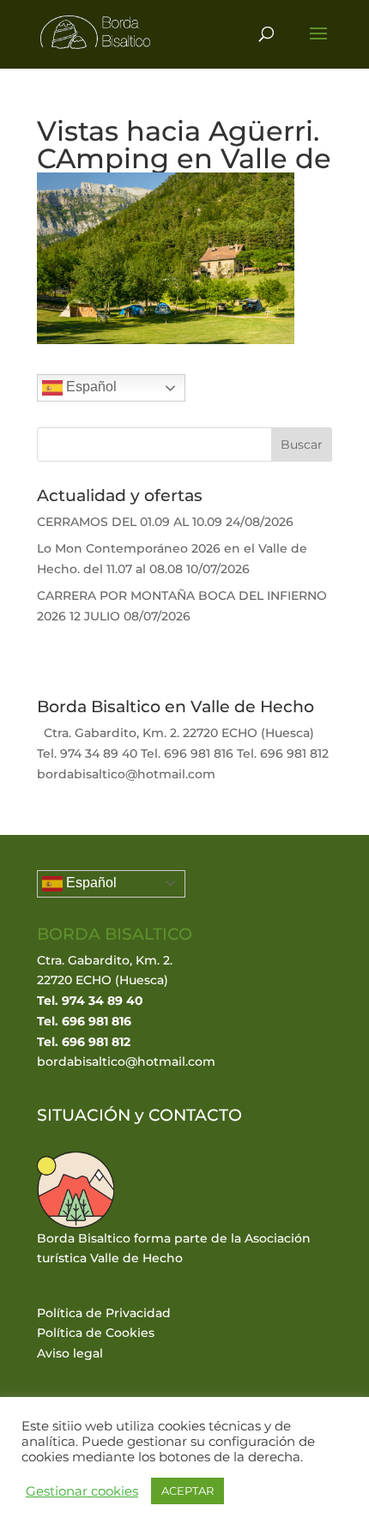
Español (90, 387)
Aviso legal (70, 1353)
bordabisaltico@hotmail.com (126, 1061)
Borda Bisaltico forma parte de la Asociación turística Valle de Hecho (174, 1249)
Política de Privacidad (104, 1313)
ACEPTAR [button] (187, 1490)
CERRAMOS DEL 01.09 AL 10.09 (129, 521)
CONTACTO (195, 1115)
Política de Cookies (95, 1332)
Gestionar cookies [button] (82, 1491)
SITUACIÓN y (92, 1115)
